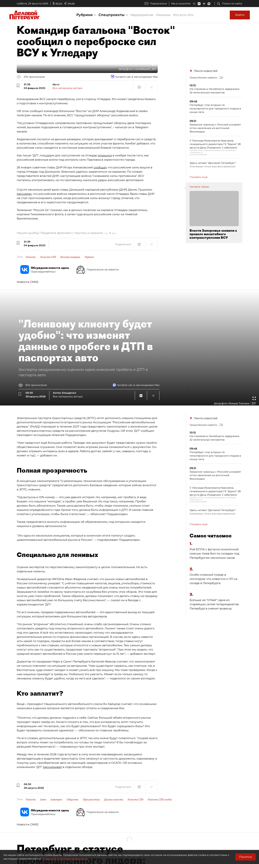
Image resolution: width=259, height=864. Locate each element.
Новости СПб (48, 257)
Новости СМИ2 (27, 282)
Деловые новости (113, 799)
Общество (72, 799)
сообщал (100, 167)
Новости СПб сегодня (160, 799)
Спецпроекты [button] (112, 15)
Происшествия (91, 799)
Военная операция (70, 257)
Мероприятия (141, 15)
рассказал (24, 194)
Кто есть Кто (183, 15)
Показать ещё (199, 177)
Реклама (163, 15)
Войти (239, 15)
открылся (105, 155)
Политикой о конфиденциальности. (65, 858)
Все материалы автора (67, 88)
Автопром (56, 799)
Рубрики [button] (85, 15)
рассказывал (52, 767)
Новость (31, 257)
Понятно (245, 857)
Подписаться (158, 3)
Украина (89, 257)
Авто (43, 799)
